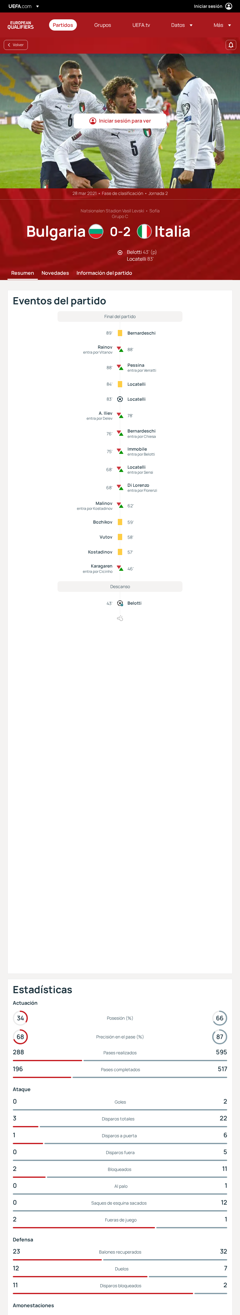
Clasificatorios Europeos (21, 25)
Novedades (55, 273)
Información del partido (104, 273)
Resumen (22, 273)
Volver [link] (18, 44)
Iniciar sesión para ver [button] (125, 120)
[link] (63, 25)
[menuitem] (66, 25)
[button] (182, 25)
